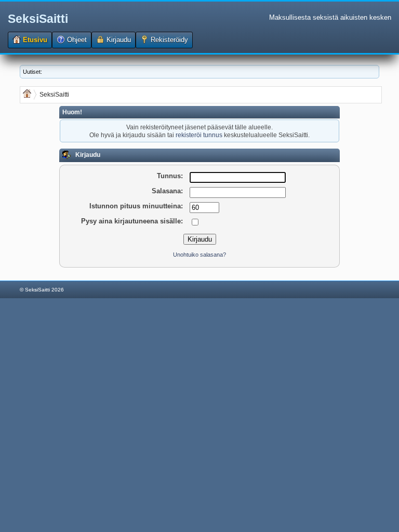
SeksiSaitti (38, 18)
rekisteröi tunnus (199, 134)
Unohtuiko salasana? (199, 254)
